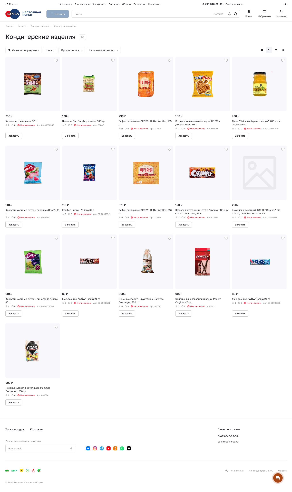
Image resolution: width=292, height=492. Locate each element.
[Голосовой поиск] (229, 14)
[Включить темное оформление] (285, 4)
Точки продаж (15, 429)
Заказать (13, 135)
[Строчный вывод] (276, 50)
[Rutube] (129, 448)
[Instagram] (95, 448)
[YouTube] (108, 448)
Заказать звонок (235, 4)
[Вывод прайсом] (283, 50)
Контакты (36, 429)
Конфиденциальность (261, 470)
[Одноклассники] (115, 448)
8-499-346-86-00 (212, 4)
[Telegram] (102, 448)
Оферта (282, 470)
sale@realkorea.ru (228, 441)
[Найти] (235, 14)
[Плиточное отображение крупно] (262, 50)
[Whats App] (122, 448)
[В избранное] (56, 60)
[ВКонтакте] (88, 448)
